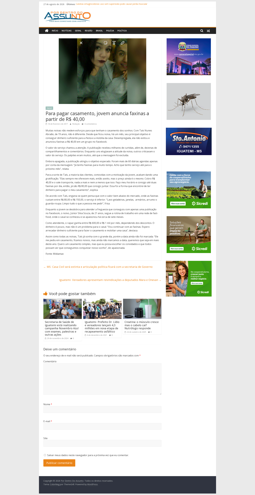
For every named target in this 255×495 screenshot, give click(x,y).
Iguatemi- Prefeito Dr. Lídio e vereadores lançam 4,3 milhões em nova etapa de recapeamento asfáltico (102, 326)
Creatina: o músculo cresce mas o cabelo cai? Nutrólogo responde (142, 325)
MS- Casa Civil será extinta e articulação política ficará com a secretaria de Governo (98, 267)
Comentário (50, 361)
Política (122, 30)
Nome (47, 404)
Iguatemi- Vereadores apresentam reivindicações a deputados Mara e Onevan (110, 280)
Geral (78, 30)
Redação (76, 124)
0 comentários (90, 124)
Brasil (99, 30)
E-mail (47, 421)
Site (45, 438)
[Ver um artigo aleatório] (208, 31)
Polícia (110, 30)
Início (55, 30)
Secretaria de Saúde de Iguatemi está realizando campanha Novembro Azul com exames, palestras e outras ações (62, 328)
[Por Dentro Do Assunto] (46, 31)
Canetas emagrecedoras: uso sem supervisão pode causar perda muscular (111, 4)
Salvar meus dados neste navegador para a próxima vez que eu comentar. (88, 455)
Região (88, 30)
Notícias (66, 30)
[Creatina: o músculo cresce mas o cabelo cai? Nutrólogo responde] (142, 300)
